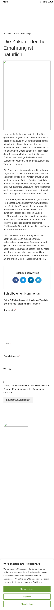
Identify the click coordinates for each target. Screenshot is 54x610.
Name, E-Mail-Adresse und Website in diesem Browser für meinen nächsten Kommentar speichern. (26, 389)
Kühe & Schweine (11, 486)
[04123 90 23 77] (3, 449)
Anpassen (27, 596)
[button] (15, 280)
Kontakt (6, 519)
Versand (6, 530)
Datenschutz (8, 558)
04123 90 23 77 (12, 449)
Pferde (5, 480)
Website (7, 369)
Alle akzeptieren (27, 589)
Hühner (5, 496)
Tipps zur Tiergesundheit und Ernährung (22, 545)
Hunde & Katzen (10, 491)
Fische (5, 501)
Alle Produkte (8, 475)
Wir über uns (8, 514)
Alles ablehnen (27, 604)
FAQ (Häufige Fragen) (13, 525)
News (5, 540)
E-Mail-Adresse (11, 356)
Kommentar (9, 310)
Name (7, 343)
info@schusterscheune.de (16, 455)
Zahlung (6, 535)
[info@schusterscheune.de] (3, 455)
